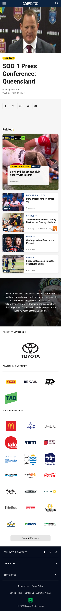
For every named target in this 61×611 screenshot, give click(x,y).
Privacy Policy (37, 586)
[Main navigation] (4, 3)
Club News (8, 58)
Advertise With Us (43, 593)
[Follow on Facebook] (44, 552)
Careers (13, 593)
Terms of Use (23, 586)
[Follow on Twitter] (50, 552)
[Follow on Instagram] (56, 552)
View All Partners (31, 538)
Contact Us (29, 593)
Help (20, 593)
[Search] (56, 3)
